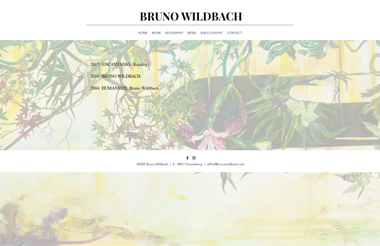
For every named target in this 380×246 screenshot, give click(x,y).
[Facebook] (187, 158)
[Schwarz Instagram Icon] (194, 158)
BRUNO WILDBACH (191, 16)
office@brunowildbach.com (226, 164)
